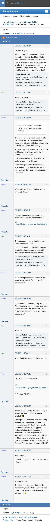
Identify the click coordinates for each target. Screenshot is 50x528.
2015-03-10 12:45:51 (23, 210)
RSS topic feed (11, 38)
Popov (3, 117)
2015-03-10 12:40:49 (23, 118)
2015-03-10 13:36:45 (23, 326)
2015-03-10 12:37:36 (23, 93)
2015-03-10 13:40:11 (23, 353)
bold (2, 46)
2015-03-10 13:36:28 (23, 299)
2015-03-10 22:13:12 (23, 477)
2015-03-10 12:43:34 (23, 184)
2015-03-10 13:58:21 (23, 374)
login (12, 33)
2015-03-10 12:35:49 (23, 46)
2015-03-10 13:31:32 (23, 273)
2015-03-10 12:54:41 (23, 236)
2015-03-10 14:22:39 (23, 406)
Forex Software (10, 11)
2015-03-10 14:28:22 (23, 451)
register (20, 33)
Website (4, 180)
